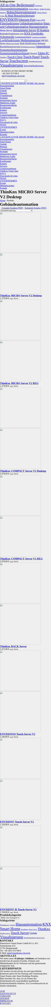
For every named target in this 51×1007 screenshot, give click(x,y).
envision (12, 925)
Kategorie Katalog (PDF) (36, 208)
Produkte (4, 98)
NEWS (3, 125)
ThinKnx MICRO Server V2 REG (19, 383)
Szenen (33, 53)
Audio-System (45, 9)
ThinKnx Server (5, 933)
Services (3, 112)
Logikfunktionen (10, 40)
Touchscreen (18, 61)
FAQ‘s (3, 120)
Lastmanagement (23, 37)
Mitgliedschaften (7, 132)
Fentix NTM (40, 20)
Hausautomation (38, 26)
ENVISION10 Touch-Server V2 (17, 734)
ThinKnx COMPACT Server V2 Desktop (23, 471)
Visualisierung (11, 65)
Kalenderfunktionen (9, 33)
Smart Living (33, 929)
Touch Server (20, 933)
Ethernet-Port (26, 19)
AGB (2, 991)
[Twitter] (6, 988)
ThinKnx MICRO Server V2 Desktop (21, 295)
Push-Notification (28, 43)
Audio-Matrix (34, 9)
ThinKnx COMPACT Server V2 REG (21, 558)
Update (33, 933)
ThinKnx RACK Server (13, 646)
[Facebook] (1, 988)
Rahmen (41, 43)
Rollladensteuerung (28, 47)
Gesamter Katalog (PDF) (12, 208)
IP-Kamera (43, 30)
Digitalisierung (4, 925)
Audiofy (3, 13)
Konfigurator (5, 108)
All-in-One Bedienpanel (17, 5)
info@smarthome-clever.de (13, 76)
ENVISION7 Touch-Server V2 (17, 821)
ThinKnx (3, 57)
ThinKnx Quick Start (9, 117)
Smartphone (43, 46)
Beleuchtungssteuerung (21, 12)
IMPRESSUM (6, 1001)
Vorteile (3, 90)
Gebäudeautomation (31, 23)
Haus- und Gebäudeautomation (25, 25)
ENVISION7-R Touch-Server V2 (18, 909)
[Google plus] (17, 988)
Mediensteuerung (30, 40)
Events (3, 129)
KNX (22, 34)
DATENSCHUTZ (8, 993)
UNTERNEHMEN (8, 127)
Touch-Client (15, 57)
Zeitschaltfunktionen (34, 65)
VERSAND (5, 996)
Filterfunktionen (9, 23)
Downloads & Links (9, 122)
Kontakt (3, 134)
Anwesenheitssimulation (14, 8)
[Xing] (12, 988)
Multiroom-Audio (12, 43)
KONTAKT (5, 1003)
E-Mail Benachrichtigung (20, 15)
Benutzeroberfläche (8, 105)
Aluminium (38, 5)
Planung (3, 93)
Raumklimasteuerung (10, 46)
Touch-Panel (31, 57)
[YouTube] (23, 988)
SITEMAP (4, 998)
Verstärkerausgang (35, 61)
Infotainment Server (24, 30)
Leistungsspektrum (8, 115)
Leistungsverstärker (39, 37)
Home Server (6, 30)
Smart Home (5, 88)
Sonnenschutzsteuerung (13, 49)
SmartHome (24, 929)
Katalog (3, 110)
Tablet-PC (43, 53)
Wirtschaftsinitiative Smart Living (34, 938)
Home (2, 200)
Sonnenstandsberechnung (15, 53)
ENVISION (9, 19)
